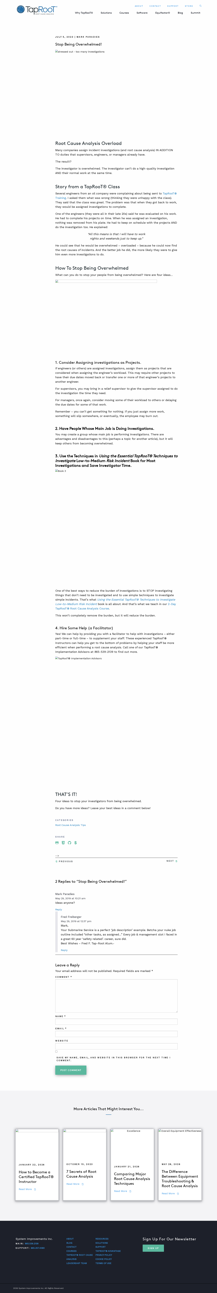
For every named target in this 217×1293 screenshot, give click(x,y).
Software (142, 12)
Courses (124, 12)
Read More (27, 1189)
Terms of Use (103, 1263)
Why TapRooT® (84, 12)
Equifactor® (162, 12)
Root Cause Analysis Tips (70, 825)
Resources (101, 1239)
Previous (66, 861)
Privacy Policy (103, 1255)
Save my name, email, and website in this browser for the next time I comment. (114, 1059)
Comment (63, 977)
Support (173, 6)
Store (189, 6)
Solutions (106, 12)
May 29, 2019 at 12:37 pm (76, 921)
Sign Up (153, 1248)
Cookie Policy (103, 1259)
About (139, 6)
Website (61, 1041)
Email (61, 1028)
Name (60, 1016)
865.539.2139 (31, 1243)
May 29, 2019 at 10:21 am (70, 898)
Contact (155, 6)
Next (170, 861)
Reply (58, 909)
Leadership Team (76, 1263)
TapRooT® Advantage (108, 1251)
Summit (195, 12)
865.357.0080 (38, 1248)
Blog (180, 12)
